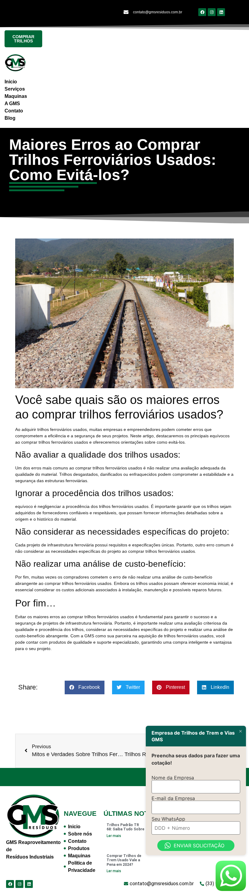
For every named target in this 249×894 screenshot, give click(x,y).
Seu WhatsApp (168, 818)
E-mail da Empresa (173, 798)
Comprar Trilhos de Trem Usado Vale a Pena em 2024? (124, 860)
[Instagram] (212, 12)
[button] (84, 687)
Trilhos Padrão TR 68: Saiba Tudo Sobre (125, 827)
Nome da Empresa (173, 777)
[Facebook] (202, 12)
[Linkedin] (221, 12)
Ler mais (114, 836)
